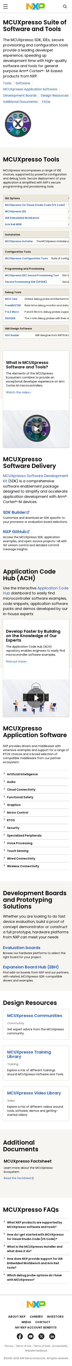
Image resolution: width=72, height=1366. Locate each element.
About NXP (17, 1317)
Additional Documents (20, 101)
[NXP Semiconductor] (35, 6)
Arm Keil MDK (13, 224)
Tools (7, 83)
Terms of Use (23, 1346)
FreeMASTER (13, 305)
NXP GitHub (14, 532)
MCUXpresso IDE (15, 211)
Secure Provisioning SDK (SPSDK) (26, 281)
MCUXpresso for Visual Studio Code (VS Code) (35, 205)
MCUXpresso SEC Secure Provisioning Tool (32, 275)
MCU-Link (11, 299)
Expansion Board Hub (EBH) (31, 967)
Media (26, 1322)
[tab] (36, 774)
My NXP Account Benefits (36, 1327)
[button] (36, 774)
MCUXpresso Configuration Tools (26, 258)
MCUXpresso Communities (34, 1015)
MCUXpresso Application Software (30, 89)
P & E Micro (12, 312)
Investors (55, 1317)
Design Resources (55, 95)
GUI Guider (12, 335)
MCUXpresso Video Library (34, 1093)
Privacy (9, 1346)
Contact (42, 1322)
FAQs (46, 101)
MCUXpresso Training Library (29, 1054)
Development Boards (20, 95)
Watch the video (17, 392)
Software (23, 83)
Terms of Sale (41, 1346)
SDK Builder (14, 512)
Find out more (16, 662)
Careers (36, 1317)
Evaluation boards (21, 947)
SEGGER (10, 318)
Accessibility (59, 1346)
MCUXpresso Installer (19, 241)
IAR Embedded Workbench (22, 218)
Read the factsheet (17, 1178)
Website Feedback (36, 1350)
